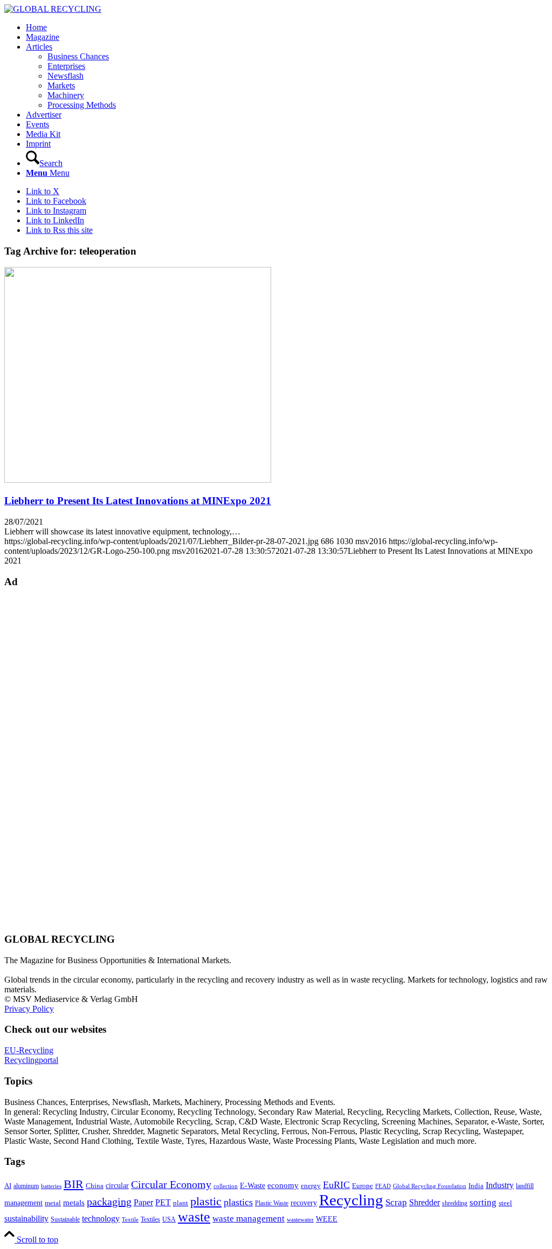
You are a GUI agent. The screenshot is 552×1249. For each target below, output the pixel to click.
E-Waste (252, 1185)
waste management (248, 1218)
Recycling (351, 1200)
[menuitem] (287, 27)
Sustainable (65, 1219)
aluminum (26, 1186)
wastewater (300, 1220)
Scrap (396, 1202)
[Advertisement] (47, 759)
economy (283, 1185)
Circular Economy (171, 1184)
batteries (51, 1186)
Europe (362, 1186)
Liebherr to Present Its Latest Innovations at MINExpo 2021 (137, 500)
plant (180, 1203)
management (23, 1202)
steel (505, 1203)
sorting (483, 1202)
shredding (454, 1203)
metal (53, 1203)
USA (169, 1219)
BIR (74, 1184)
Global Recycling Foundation (429, 1186)
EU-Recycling (28, 1050)
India (476, 1186)
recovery (304, 1203)
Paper (143, 1202)
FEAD (383, 1186)
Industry (500, 1185)
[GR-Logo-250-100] (52, 8)
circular (117, 1185)
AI (7, 1186)
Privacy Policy (29, 1008)
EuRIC (336, 1184)
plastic (206, 1201)
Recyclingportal (31, 1060)
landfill (525, 1186)
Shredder (424, 1202)
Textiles (150, 1219)
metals (74, 1202)
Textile (130, 1220)
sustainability (26, 1218)
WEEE (326, 1218)
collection (225, 1186)
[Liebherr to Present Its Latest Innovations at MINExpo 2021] (137, 479)
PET (163, 1202)
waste (194, 1217)
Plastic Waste (271, 1203)
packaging (109, 1201)
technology (101, 1218)
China (95, 1186)
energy (311, 1186)
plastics (238, 1202)
